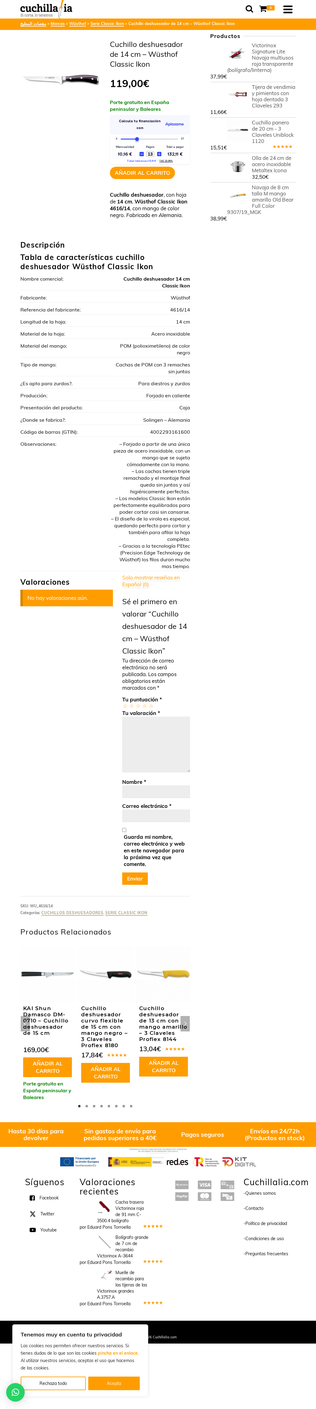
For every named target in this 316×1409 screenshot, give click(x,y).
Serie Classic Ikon (126, 912)
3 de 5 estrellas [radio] (137, 705)
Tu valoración (141, 713)
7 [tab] (124, 1106)
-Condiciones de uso (263, 1238)
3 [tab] (94, 1106)
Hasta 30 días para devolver (36, 1134)
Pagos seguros (202, 1134)
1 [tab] (79, 1106)
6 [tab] (116, 1106)
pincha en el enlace (118, 1353)
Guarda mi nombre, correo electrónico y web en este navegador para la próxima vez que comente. (154, 850)
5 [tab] (109, 1106)
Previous (25, 1023)
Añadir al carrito (142, 172)
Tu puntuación (142, 699)
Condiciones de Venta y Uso (152, 1329)
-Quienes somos (259, 1193)
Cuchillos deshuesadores (72, 912)
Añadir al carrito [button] (48, 1067)
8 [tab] (131, 1106)
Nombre (134, 782)
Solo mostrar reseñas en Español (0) (151, 580)
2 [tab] (87, 1106)
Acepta (114, 1383)
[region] (80, 1360)
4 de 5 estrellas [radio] (144, 705)
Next (185, 1023)
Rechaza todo (53, 1383)
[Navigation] (288, 9)
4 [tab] (101, 1106)
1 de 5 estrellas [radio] (124, 705)
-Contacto (253, 1208)
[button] (15, 1392)
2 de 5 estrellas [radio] (131, 705)
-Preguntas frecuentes (265, 1253)
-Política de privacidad (265, 1223)
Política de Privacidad (198, 1329)
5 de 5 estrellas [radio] (150, 705)
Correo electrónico (147, 806)
